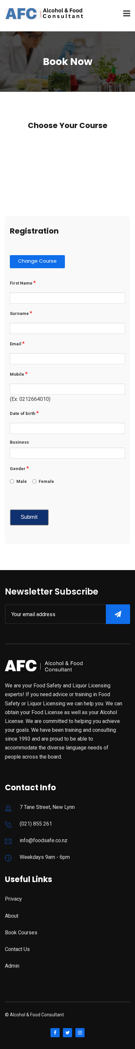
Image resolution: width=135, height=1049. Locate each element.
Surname (21, 313)
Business (19, 442)
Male (21, 481)
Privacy (13, 899)
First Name (23, 282)
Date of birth (24, 413)
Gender (19, 468)
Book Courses (21, 932)
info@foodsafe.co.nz (44, 840)
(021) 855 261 (36, 824)
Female (46, 481)
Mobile (19, 373)
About (11, 916)
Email (17, 343)
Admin (12, 966)
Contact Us (17, 949)
